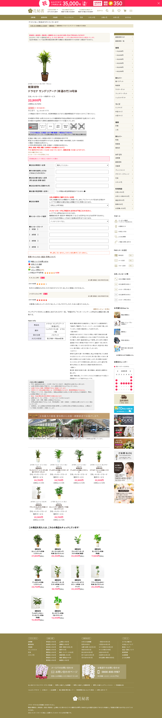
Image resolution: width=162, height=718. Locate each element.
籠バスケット (119, 81)
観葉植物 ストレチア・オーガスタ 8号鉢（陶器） (78, 551)
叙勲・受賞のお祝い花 (66, 647)
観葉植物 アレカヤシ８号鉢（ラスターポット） (59, 468)
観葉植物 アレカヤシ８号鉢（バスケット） (79, 468)
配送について (126, 647)
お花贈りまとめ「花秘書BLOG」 (125, 355)
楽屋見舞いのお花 (64, 655)
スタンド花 (118, 182)
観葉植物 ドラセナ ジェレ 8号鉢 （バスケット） (99, 468)
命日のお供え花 (86, 650)
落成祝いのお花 (51, 644)
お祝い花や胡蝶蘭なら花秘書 (38, 26)
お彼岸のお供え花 (104, 655)
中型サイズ (119, 112)
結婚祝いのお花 (64, 660)
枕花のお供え (86, 644)
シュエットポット (120, 98)
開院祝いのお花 (51, 652)
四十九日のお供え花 (88, 655)
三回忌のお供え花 (104, 644)
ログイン (100, 11)
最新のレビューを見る (101, 309)
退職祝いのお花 (64, 644)
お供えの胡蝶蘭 (86, 642)
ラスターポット (120, 89)
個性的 (117, 148)
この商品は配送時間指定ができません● (71, 191)
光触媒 (117, 166)
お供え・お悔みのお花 (122, 196)
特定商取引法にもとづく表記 (85, 690)
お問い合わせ (101, 690)
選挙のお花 (62, 650)
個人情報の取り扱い (65, 690)
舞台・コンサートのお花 (66, 652)
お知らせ (45, 690)
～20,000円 (119, 55)
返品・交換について (128, 650)
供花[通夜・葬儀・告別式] (106, 658)
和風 (116, 140)
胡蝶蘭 (117, 158)
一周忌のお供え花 (104, 642)
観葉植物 (51, 26)
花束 (116, 178)
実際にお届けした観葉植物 (82, 685)
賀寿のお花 (119, 204)
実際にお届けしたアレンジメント (103, 685)
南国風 (117, 144)
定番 (116, 126)
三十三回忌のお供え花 (106, 647)
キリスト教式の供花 (105, 650)
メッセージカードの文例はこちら (38, 155)
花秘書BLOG (120, 685)
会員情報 (125, 655)
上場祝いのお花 (64, 642)
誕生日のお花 (119, 200)
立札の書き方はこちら (35, 152)
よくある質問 (126, 658)
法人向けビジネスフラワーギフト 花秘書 (40, 685)
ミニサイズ (118, 108)
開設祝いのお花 (51, 658)
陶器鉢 (117, 85)
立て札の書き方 (127, 642)
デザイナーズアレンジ (122, 174)
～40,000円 (119, 63)
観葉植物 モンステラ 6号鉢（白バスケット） (57, 613)
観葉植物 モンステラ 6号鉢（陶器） (97, 551)
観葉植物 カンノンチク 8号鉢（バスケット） (38, 551)
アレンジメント (120, 170)
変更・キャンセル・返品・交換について (42, 257)
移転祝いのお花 (51, 642)
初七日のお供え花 (87, 652)
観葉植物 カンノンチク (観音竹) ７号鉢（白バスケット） (58, 505)
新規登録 (125, 652)
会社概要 (53, 690)
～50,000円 (119, 67)
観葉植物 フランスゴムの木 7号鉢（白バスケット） (97, 582)
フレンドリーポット (121, 93)
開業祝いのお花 (51, 650)
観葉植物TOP (120, 37)
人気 (116, 130)
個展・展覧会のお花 (65, 658)
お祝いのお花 (119, 192)
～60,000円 (119, 71)
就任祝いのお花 (51, 647)
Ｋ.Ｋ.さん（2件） (34, 278)
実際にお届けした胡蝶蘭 (62, 685)
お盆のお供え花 (104, 652)
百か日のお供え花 (87, 658)
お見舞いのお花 (120, 208)
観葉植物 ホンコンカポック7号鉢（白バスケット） (57, 551)
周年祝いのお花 (51, 660)
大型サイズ (119, 116)
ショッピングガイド (33, 690)
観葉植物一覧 (120, 41)
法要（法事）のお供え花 (89, 647)
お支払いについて (127, 644)
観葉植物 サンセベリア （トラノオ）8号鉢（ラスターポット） (38, 468)
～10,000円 (119, 51)
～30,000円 (119, 59)
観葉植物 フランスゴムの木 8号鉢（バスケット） (39, 505)
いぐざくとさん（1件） (35, 294)
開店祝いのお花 (51, 655)
